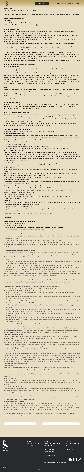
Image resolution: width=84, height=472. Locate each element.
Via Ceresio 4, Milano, (73, 443)
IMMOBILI (30, 441)
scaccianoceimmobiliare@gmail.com (32, 25)
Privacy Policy (5, 466)
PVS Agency (79, 466)
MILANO (68, 441)
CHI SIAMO (30, 445)
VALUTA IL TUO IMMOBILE (34, 443)
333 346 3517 (73, 449)
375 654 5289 (50, 455)
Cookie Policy (5, 467)
